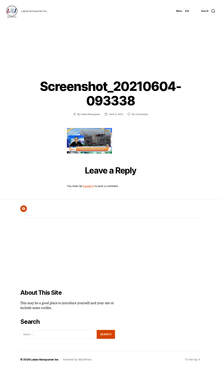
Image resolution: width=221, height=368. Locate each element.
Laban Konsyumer (90, 114)
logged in (88, 186)
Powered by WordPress (77, 359)
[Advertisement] (110, 44)
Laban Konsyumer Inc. (45, 359)
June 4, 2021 (116, 114)
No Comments (140, 114)
